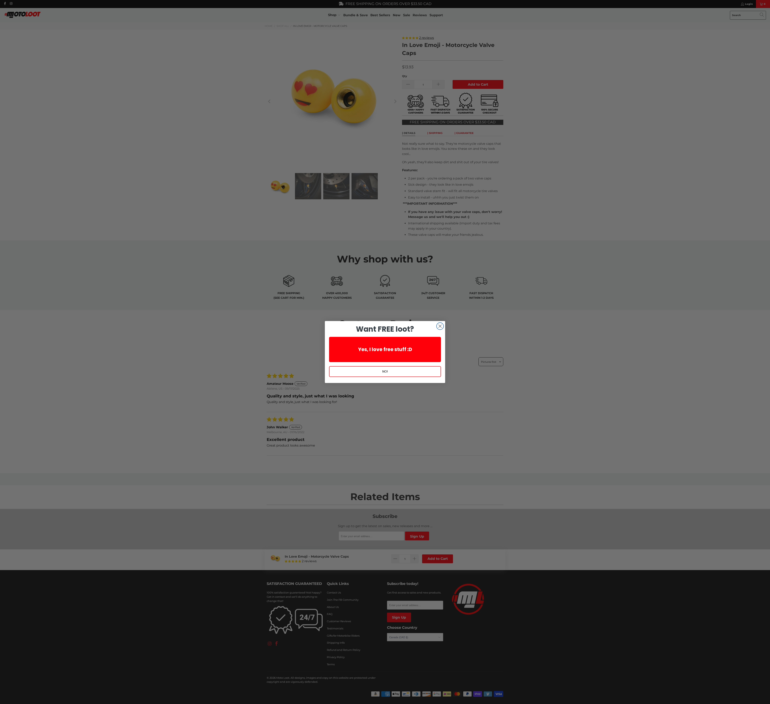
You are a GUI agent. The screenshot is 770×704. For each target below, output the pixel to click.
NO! (385, 371)
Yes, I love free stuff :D (385, 349)
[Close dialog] (440, 326)
